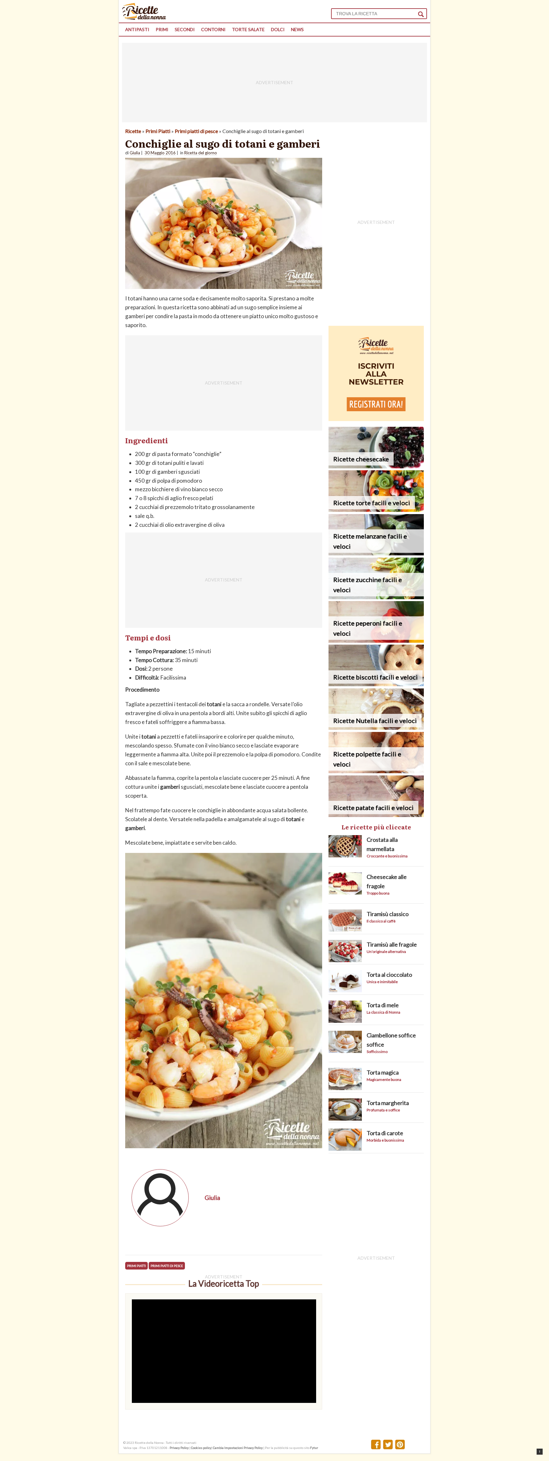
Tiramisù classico (388, 913)
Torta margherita (388, 1102)
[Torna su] (540, 1452)
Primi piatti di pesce (196, 131)
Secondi (185, 29)
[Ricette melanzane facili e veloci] (376, 553)
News (297, 29)
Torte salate (248, 29)
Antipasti (137, 29)
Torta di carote (385, 1132)
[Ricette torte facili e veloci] (376, 510)
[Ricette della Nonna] (144, 18)
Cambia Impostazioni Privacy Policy (238, 1448)
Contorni (213, 29)
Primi (162, 29)
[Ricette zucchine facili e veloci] (376, 597)
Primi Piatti (158, 131)
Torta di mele (383, 1005)
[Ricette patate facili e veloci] (376, 815)
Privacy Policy (179, 1448)
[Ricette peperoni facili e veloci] (376, 641)
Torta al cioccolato (389, 974)
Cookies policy (201, 1448)
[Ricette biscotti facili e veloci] (376, 684)
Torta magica (383, 1072)
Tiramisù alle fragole (392, 944)
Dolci (278, 29)
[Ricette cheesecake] (376, 466)
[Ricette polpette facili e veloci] (376, 771)
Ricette (133, 131)
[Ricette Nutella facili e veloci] (376, 728)
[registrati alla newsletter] (376, 419)
